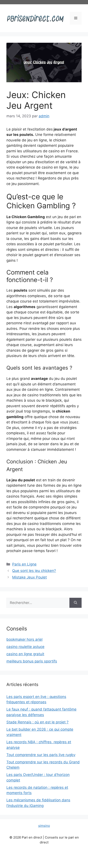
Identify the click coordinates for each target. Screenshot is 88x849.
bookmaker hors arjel (24, 639)
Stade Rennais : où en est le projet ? (37, 722)
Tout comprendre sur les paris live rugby (40, 755)
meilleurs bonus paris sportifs (31, 661)
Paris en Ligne (24, 564)
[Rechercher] (75, 603)
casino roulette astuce (25, 647)
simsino (44, 826)
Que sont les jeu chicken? (34, 570)
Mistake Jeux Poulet (29, 577)
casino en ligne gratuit (25, 654)
